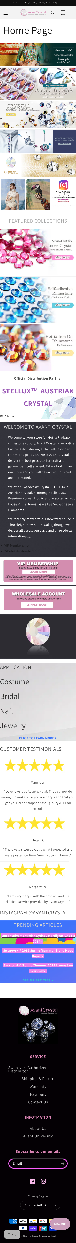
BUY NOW (7, 416)
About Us (38, 1128)
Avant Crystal (32, 1236)
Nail (6, 711)
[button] (5, 12)
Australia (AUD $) (36, 1205)
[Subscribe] (63, 1163)
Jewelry (13, 725)
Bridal (10, 696)
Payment (38, 1094)
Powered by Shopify (48, 1236)
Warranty (38, 1086)
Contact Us (38, 1102)
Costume (14, 681)
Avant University (38, 1136)
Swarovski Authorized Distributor (27, 1069)
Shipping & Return (38, 1078)
